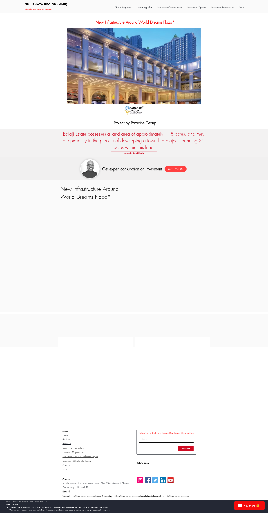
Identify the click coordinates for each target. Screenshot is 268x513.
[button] (144, 7)
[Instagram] (140, 480)
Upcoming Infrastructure (73, 447)
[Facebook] (148, 480)
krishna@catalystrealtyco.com (127, 495)
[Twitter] (155, 480)
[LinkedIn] (163, 480)
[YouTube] (171, 480)
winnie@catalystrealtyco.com (176, 495)
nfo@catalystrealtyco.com (83, 495)
